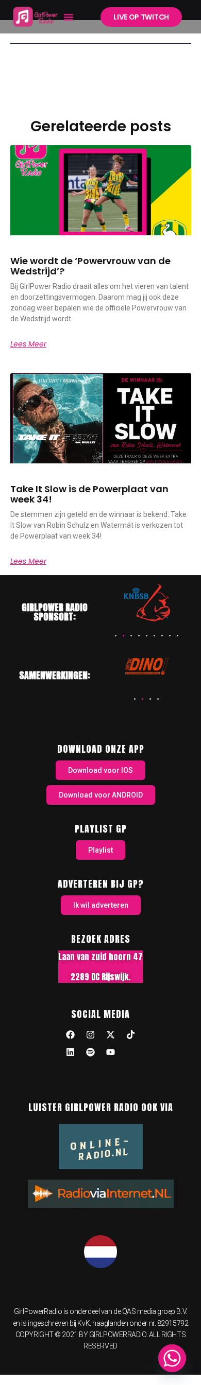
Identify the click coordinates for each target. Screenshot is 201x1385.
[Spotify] (90, 1052)
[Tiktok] (131, 1034)
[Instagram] (90, 1034)
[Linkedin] (70, 1052)
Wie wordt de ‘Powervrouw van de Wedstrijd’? (90, 266)
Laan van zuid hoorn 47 (100, 956)
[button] (68, 17)
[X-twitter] (111, 1034)
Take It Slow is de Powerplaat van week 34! (89, 494)
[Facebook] (70, 1034)
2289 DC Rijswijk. (100, 977)
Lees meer (28, 344)
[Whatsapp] (172, 1358)
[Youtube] (111, 1052)
